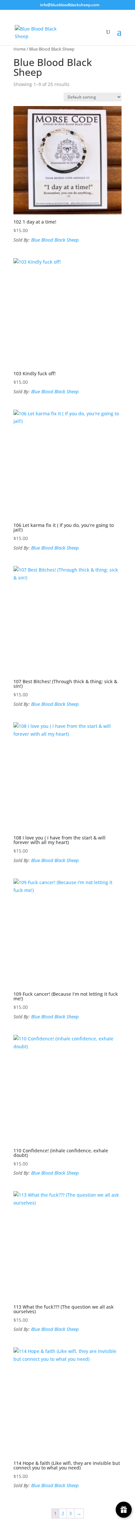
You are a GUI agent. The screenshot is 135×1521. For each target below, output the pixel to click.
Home (19, 49)
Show (124, 1510)
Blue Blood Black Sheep (55, 240)
